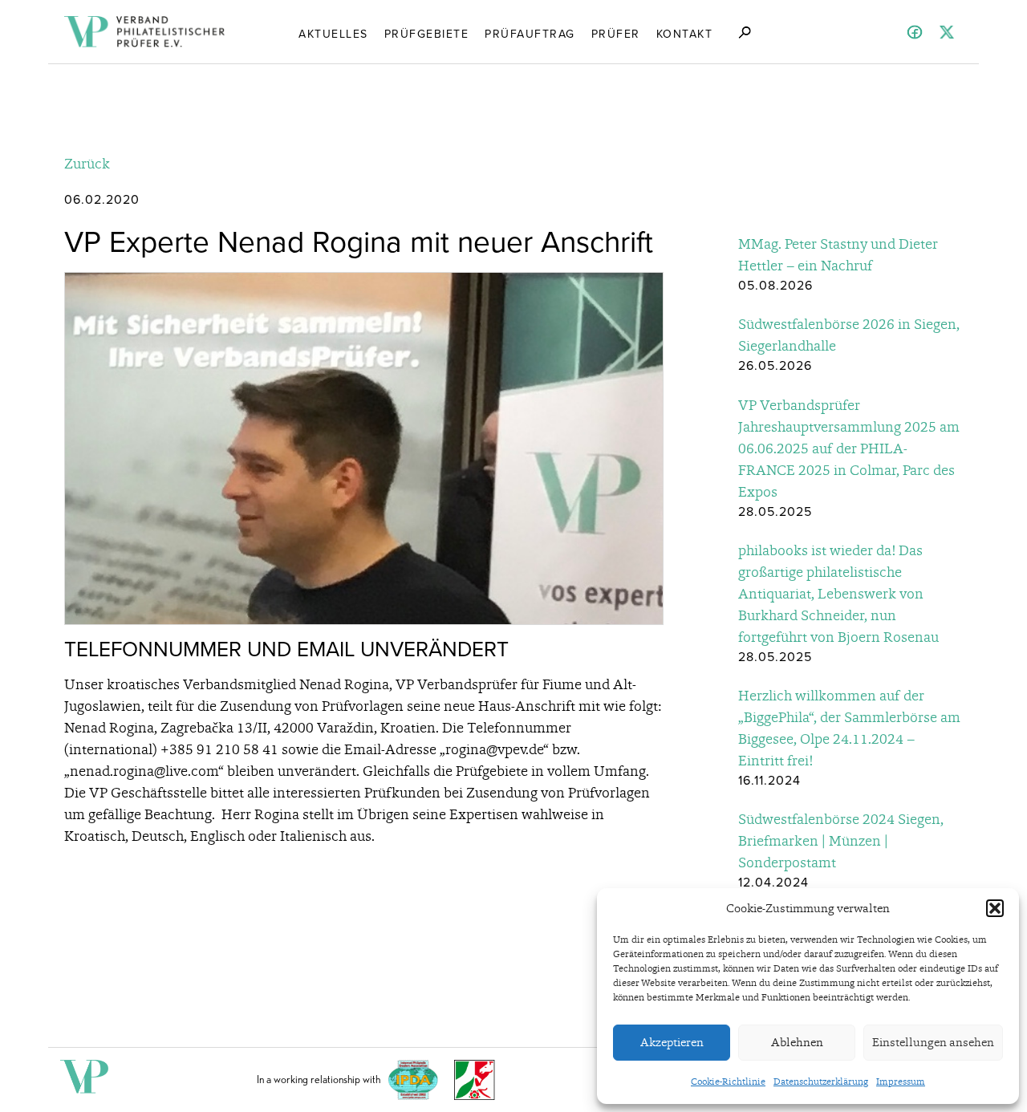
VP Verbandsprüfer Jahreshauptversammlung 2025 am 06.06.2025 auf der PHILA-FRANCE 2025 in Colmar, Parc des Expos (849, 448)
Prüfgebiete (426, 34)
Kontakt (684, 34)
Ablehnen (797, 1042)
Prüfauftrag (530, 34)
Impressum (900, 1081)
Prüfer (615, 34)
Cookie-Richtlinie (728, 1081)
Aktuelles (333, 34)
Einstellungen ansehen (933, 1042)
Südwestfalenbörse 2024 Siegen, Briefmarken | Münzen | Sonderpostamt (841, 840)
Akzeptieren (672, 1042)
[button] (995, 908)
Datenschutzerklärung (820, 1081)
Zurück (87, 163)
